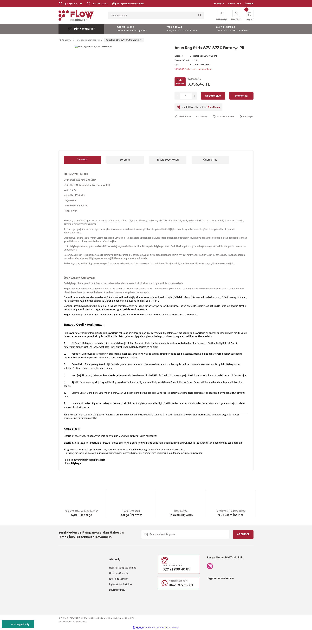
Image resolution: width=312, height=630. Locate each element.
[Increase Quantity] (194, 96)
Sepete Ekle (213, 95)
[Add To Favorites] (223, 116)
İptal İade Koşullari (118, 578)
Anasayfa (219, 3)
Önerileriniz (210, 159)
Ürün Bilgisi (82, 159)
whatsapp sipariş (20, 624)
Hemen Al (241, 95)
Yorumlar (125, 159)
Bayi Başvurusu (117, 590)
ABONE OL (243, 534)
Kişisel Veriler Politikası (120, 584)
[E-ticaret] (155, 627)
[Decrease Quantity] (177, 96)
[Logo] (76, 15)
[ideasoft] (138, 627)
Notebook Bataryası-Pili (205, 56)
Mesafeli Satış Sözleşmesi (122, 567)
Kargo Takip (234, 3)
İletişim (249, 3)
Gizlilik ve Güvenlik (118, 573)
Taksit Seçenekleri (168, 159)
